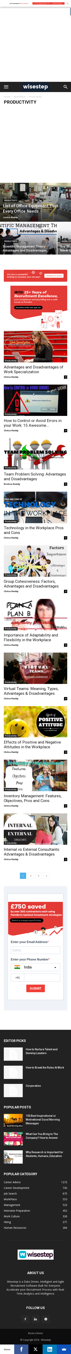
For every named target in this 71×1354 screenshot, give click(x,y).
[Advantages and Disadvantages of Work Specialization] (35, 323)
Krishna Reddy (12, 484)
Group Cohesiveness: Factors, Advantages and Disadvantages (31, 583)
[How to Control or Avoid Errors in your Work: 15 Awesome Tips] (35, 400)
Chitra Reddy (10, 217)
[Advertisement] (35, 44)
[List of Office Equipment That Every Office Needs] (35, 202)
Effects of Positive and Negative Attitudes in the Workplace (32, 744)
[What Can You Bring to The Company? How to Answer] (13, 1138)
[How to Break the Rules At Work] (13, 1072)
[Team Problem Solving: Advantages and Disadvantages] (35, 453)
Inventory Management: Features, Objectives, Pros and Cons (33, 798)
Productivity (10, 201)
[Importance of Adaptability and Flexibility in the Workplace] (35, 614)
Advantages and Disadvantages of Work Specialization (33, 369)
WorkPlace (19, 96)
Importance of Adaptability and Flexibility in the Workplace (31, 637)
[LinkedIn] (50, 1349)
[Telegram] (46, 1319)
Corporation (33, 1085)
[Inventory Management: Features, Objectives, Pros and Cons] (35, 775)
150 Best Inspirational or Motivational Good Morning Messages (43, 1119)
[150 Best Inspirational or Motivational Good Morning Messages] (13, 1120)
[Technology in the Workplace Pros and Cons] (35, 507)
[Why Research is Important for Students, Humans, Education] (13, 1157)
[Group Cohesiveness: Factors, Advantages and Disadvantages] (35, 561)
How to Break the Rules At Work (45, 1067)
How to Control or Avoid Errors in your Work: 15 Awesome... (33, 423)
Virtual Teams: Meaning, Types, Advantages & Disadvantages (31, 691)
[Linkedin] (35, 1319)
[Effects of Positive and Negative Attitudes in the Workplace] (35, 721)
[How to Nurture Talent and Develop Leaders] (13, 1054)
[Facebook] (25, 1319)
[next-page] (46, 876)
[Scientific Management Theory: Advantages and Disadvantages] (28, 243)
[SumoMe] (64, 1349)
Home (7, 96)
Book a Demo (35, 1333)
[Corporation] (13, 1090)
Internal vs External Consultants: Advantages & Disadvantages (32, 851)
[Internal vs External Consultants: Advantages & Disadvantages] (35, 829)
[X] (35, 1349)
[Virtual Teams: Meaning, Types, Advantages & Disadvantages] (35, 668)
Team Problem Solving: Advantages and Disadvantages (35, 476)
